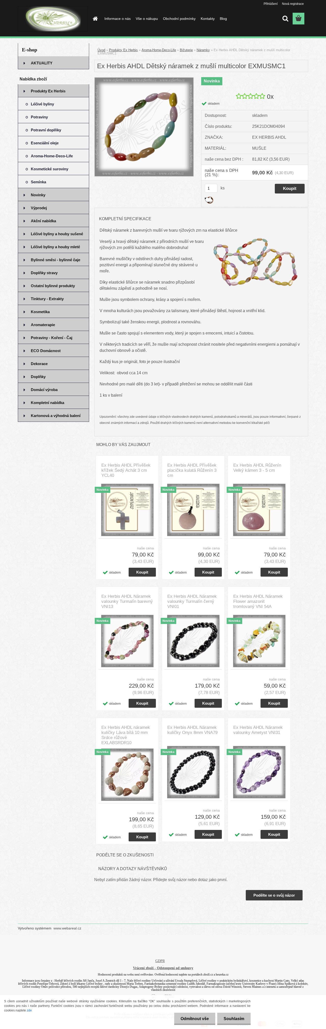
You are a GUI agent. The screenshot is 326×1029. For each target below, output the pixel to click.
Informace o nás (117, 19)
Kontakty (208, 19)
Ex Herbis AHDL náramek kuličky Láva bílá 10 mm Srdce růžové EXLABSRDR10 (125, 735)
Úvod (101, 50)
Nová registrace (293, 4)
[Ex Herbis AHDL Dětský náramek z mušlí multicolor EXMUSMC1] (144, 79)
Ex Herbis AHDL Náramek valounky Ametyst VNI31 (258, 730)
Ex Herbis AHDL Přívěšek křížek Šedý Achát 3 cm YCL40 (126, 470)
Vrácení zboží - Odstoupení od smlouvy (163, 968)
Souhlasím (234, 1019)
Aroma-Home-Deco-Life (159, 50)
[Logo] (53, 19)
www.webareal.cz (67, 928)
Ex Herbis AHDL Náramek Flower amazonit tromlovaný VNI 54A (258, 601)
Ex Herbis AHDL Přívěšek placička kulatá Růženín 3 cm (191, 470)
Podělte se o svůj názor (274, 895)
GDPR (160, 961)
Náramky (203, 50)
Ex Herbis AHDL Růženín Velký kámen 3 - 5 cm (257, 468)
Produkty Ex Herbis (123, 50)
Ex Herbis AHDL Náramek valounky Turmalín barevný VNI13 (127, 601)
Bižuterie (186, 50)
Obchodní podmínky (179, 19)
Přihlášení (271, 4)
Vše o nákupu (147, 19)
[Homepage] (95, 18)
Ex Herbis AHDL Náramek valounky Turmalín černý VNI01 (192, 601)
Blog (223, 19)
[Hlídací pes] (209, 198)
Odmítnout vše (195, 1019)
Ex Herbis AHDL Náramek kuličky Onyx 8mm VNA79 (192, 730)
